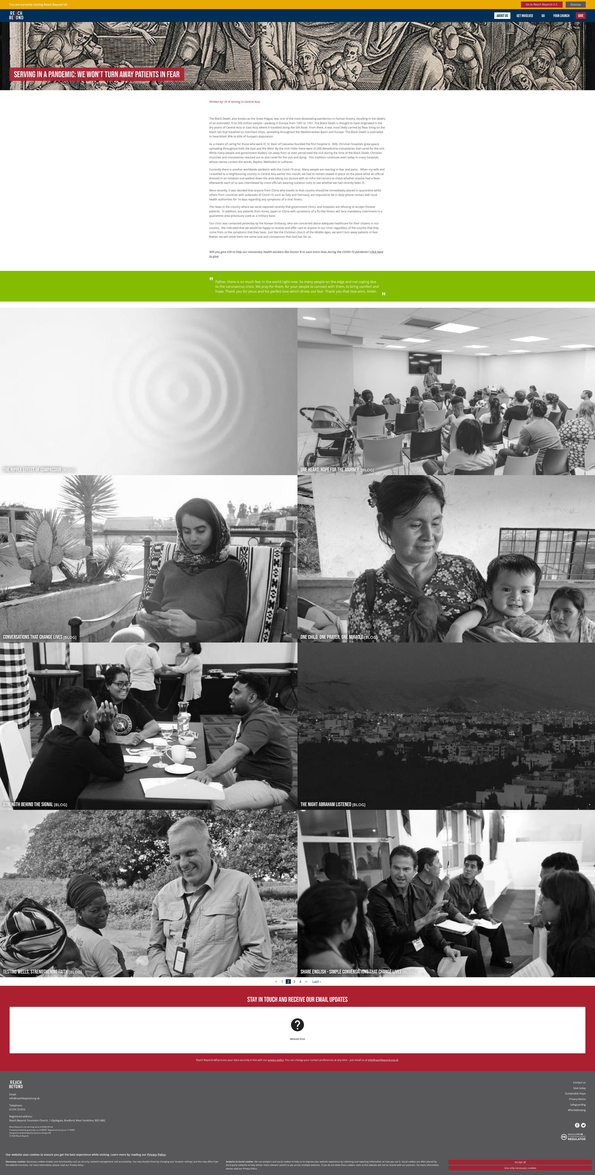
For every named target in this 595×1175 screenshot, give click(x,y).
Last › (316, 981)
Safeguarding (578, 1104)
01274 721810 (17, 1109)
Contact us (579, 1082)
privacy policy (276, 1060)
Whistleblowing (577, 1110)
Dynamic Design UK (42, 1133)
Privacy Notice (577, 1099)
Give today (579, 1088)
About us (502, 15)
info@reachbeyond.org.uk (383, 1060)
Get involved (525, 15)
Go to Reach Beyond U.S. (542, 4)
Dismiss (576, 4)
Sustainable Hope (575, 1093)
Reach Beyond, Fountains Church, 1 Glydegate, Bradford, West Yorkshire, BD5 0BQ (57, 1120)
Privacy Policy (156, 1154)
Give (580, 15)
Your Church (561, 15)
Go (543, 15)
